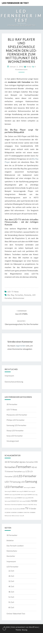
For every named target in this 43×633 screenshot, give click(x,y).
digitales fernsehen (26, 462)
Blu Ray (10, 295)
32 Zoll (11, 581)
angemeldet (21, 345)
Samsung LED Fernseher (16, 425)
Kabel (23, 471)
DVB (36, 462)
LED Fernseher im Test (15, 2)
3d (6, 462)
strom (22, 508)
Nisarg (24, 630)
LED (15, 476)
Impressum (9, 375)
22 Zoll (11, 571)
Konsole (27, 295)
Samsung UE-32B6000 (29, 487)
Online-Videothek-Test (16, 613)
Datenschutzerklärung (14, 382)
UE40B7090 (14, 512)
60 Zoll (11, 607)
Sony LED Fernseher (15, 436)
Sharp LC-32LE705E (28, 504)
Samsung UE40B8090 (16, 498)
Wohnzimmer (18, 298)
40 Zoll (11, 586)
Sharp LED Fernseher (15, 430)
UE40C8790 (26, 512)
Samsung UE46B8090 (25, 501)
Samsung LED (18, 482)
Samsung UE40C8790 (27, 498)
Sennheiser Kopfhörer (17, 504)
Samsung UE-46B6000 (22, 491)
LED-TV (8, 481)
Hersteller (11, 556)
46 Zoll (11, 592)
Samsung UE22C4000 (14, 494)
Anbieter (10, 540)
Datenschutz (12, 551)
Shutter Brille (16, 509)
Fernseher (19, 295)
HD (32, 467)
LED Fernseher (12, 566)
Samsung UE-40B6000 (10, 491)
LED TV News (13, 291)
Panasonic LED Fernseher (17, 415)
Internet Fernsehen (14, 471)
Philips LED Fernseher (15, 420)
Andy (29, 67)
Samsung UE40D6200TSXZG (12, 501)
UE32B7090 (8, 512)
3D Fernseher (12, 404)
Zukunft (21, 515)
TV (26, 508)
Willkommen (8, 515)
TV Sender (32, 508)
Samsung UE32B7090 (26, 494)
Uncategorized (13, 441)
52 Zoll (11, 597)
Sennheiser (8, 504)
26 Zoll (11, 576)
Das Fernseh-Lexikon (15, 545)
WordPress (33, 627)
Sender (34, 501)
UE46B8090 (32, 512)
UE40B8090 (20, 512)
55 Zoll (11, 602)
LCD (27, 471)
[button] (4, 628)
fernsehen (10, 467)
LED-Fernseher (26, 476)
